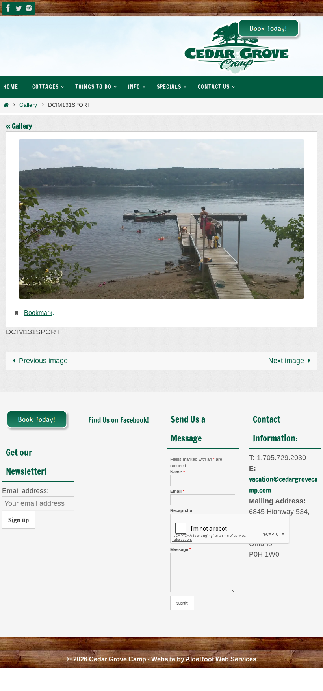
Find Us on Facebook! (118, 417)
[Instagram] (28, 8)
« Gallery (19, 126)
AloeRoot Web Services (221, 657)
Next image (286, 358)
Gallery (28, 105)
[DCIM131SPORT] (161, 219)
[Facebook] (8, 8)
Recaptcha (181, 508)
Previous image (43, 358)
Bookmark (38, 311)
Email (177, 488)
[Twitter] (18, 8)
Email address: (25, 488)
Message (180, 547)
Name (177, 469)
